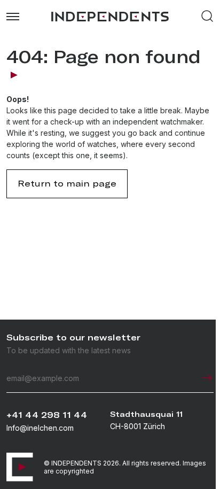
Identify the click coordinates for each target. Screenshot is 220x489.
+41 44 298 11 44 (46, 415)
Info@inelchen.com (40, 427)
